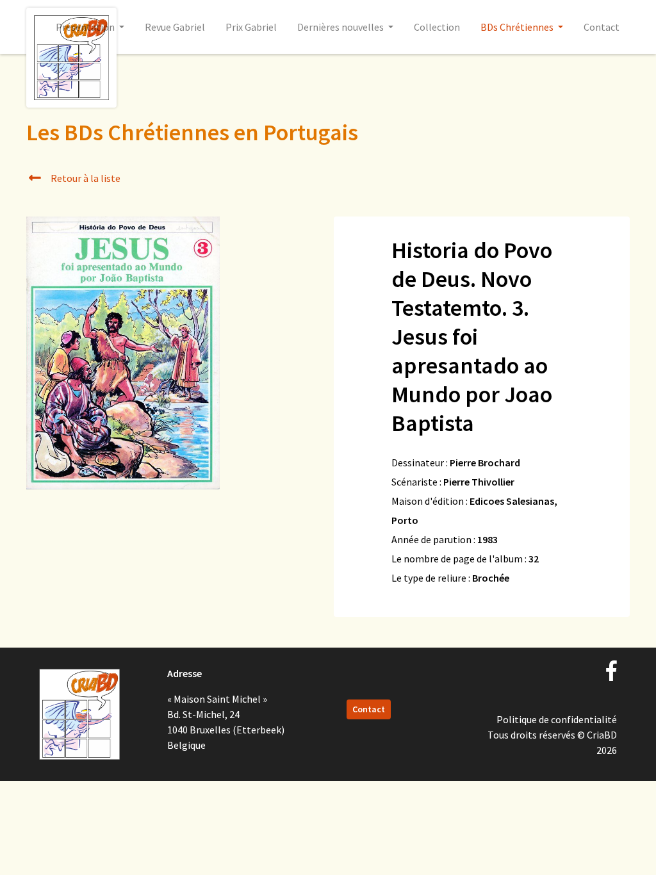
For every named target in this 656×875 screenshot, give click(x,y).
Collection (437, 26)
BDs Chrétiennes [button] (517, 26)
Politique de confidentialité (556, 719)
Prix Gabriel (251, 26)
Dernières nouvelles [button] (341, 26)
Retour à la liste (84, 178)
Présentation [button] (86, 26)
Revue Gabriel (175, 26)
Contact (601, 26)
